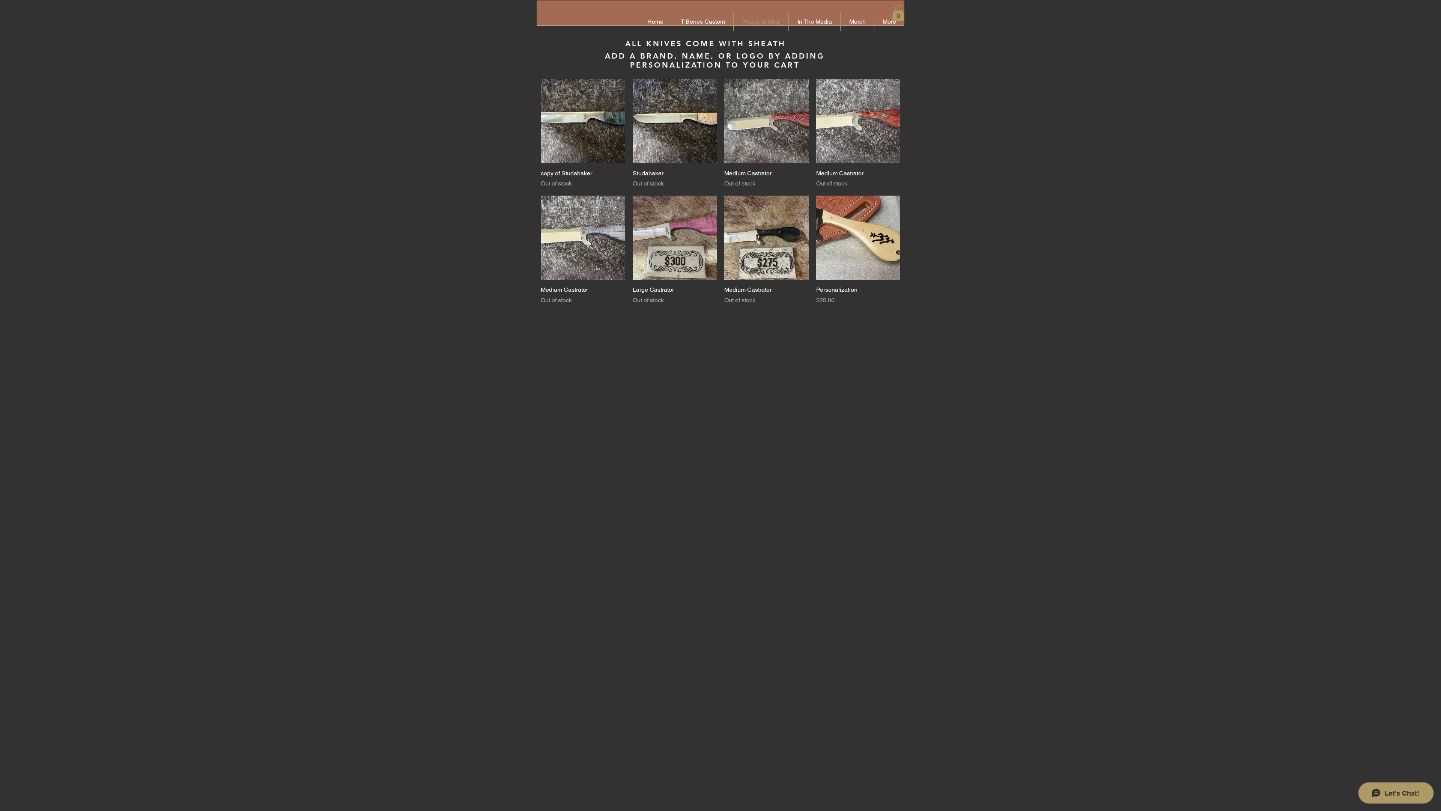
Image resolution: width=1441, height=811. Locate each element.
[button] (898, 13)
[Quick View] (583, 121)
